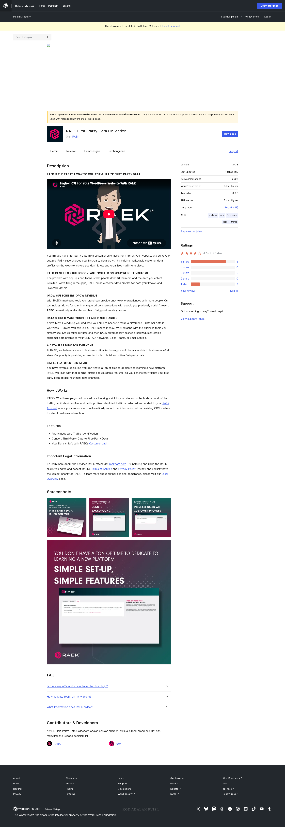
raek (118, 743)
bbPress (229, 788)
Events (174, 783)
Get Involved (177, 778)
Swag (174, 793)
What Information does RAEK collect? (70, 707)
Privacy (17, 793)
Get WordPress (269, 5)
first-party (232, 215)
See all (234, 290)
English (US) (231, 207)
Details (54, 151)
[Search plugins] (48, 37)
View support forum (193, 318)
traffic (234, 222)
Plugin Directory (22, 16)
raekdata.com (117, 464)
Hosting (17, 788)
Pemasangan (92, 151)
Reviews (71, 151)
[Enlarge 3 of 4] (166, 502)
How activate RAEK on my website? (69, 696)
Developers (124, 788)
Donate (175, 788)
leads (226, 222)
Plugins (69, 788)
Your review (188, 290)
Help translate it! (171, 26)
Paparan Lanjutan (191, 231)
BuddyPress (231, 793)
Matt (226, 783)
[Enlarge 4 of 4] (166, 544)
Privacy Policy (126, 469)
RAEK (75, 136)
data (222, 215)
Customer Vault (98, 443)
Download (230, 133)
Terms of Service (101, 469)
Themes (70, 783)
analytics (213, 215)
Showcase (71, 778)
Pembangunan (116, 151)
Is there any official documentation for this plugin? (77, 686)
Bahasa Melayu (52, 809)
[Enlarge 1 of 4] (82, 502)
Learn (121, 778)
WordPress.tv (126, 793)
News (16, 783)
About (16, 778)
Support (233, 151)
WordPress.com (233, 778)
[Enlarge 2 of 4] (124, 502)
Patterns (70, 793)
